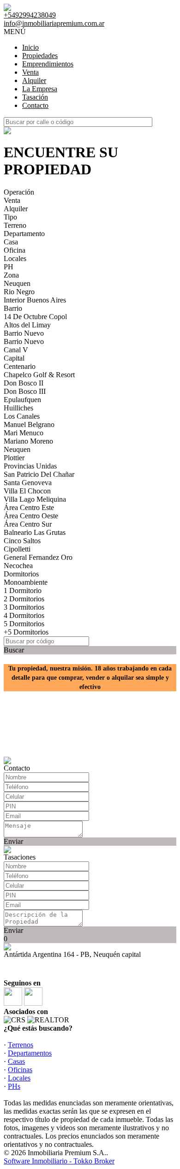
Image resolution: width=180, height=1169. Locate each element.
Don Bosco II (23, 383)
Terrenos (20, 1045)
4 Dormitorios (24, 615)
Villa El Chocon (27, 491)
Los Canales (22, 416)
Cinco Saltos (22, 541)
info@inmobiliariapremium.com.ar (54, 23)
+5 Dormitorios (26, 632)
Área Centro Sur (28, 524)
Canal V (16, 350)
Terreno (15, 225)
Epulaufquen (22, 400)
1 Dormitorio (23, 590)
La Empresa (39, 89)
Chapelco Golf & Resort (39, 375)
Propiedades (40, 55)
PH (8, 267)
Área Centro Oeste (31, 516)
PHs (14, 1086)
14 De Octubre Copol (35, 316)
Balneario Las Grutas (35, 532)
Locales (15, 258)
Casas (16, 1061)
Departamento (24, 233)
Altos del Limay (27, 325)
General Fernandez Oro (38, 557)
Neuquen (17, 283)
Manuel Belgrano (29, 424)
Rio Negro (19, 292)
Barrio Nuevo (24, 333)
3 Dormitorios (24, 607)
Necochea (18, 566)
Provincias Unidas (30, 466)
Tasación (35, 97)
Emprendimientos (47, 64)
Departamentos (30, 1053)
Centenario (20, 366)
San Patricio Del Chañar (39, 474)
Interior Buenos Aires (35, 300)
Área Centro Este (29, 507)
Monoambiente (26, 582)
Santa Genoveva (28, 483)
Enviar (13, 841)
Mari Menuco (23, 433)
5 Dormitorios (24, 624)
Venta (30, 72)
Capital (14, 358)
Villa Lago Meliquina (35, 499)
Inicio (30, 47)
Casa (11, 242)
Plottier (14, 458)
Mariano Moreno (28, 441)
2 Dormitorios (24, 599)
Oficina (14, 250)
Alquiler (34, 80)
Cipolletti (17, 549)
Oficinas (20, 1070)
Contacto (35, 105)
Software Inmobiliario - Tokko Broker (59, 1161)
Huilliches (18, 408)
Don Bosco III (25, 391)
